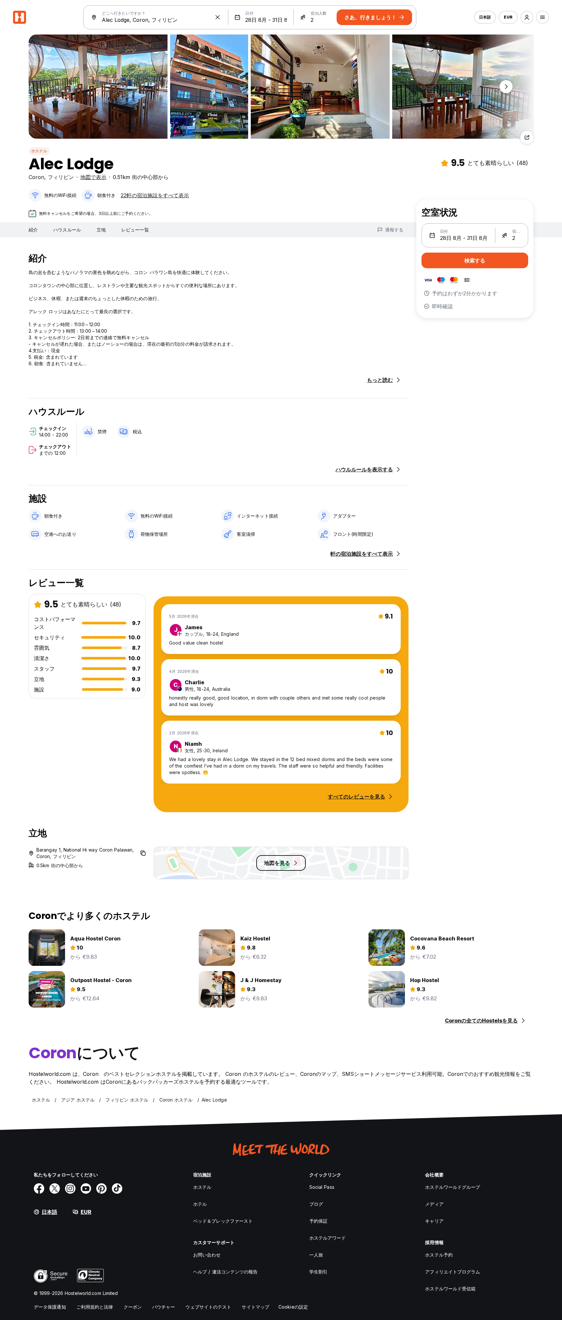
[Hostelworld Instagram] (70, 1188)
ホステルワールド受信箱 (450, 1288)
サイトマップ (255, 1307)
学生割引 (318, 1271)
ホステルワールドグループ (452, 1187)
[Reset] (217, 17)
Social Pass (321, 1187)
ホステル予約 (439, 1254)
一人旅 (316, 1254)
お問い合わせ (207, 1254)
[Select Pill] (526, 17)
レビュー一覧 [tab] (135, 229)
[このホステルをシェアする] (526, 137)
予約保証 (318, 1221)
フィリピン (61, 177)
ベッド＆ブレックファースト (223, 1221)
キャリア (434, 1221)
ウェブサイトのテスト (208, 1307)
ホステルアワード (327, 1238)
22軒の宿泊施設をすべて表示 (155, 195)
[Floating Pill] (506, 86)
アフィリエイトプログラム (452, 1271)
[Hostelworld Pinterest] (101, 1188)
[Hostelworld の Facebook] (39, 1188)
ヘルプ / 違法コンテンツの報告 (225, 1271)
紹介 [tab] (33, 229)
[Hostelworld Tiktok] (117, 1188)
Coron (36, 177)
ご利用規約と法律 (94, 1307)
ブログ (316, 1204)
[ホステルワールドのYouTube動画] (86, 1188)
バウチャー (163, 1307)
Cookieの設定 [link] (293, 1307)
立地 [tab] (101, 229)
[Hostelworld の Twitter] (54, 1188)
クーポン (133, 1307)
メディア (434, 1204)
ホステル (39, 150)
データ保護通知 (50, 1307)
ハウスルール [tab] (67, 229)
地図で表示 (93, 177)
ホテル (200, 1204)
